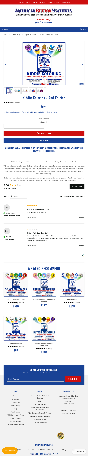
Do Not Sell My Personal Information (15, 425)
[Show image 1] (9, 90)
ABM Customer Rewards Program (40, 413)
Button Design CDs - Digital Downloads (24, 35)
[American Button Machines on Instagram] (51, 445)
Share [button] (34, 217)
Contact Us (66, 2)
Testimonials (15, 412)
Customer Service (40, 404)
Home (5, 35)
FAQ (40, 401)
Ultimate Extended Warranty (40, 416)
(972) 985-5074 (53, 112)
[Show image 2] (17, 90)
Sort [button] (5, 196)
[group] (15, 185)
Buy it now (44, 140)
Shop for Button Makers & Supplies (40, 397)
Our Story (15, 399)
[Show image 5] (39, 90)
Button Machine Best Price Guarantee (40, 408)
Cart (84, 29)
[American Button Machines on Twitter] (39, 445)
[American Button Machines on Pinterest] (48, 445)
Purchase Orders (40, 419)
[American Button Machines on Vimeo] (45, 445)
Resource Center (54, 2)
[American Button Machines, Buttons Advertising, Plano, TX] (39, 435)
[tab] (67, 196)
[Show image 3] (24, 90)
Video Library (15, 405)
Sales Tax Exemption (40, 422)
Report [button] (29, 217)
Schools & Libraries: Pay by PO (34, 112)
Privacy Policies (15, 418)
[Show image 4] (32, 90)
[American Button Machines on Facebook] (36, 445)
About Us (15, 396)
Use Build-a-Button (39, 2)
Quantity (44, 122)
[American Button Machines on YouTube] (42, 445)
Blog (15, 408)
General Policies (15, 421)
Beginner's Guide (24, 2)
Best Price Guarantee (13, 112)
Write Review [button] (77, 186)
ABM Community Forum (15, 415)
